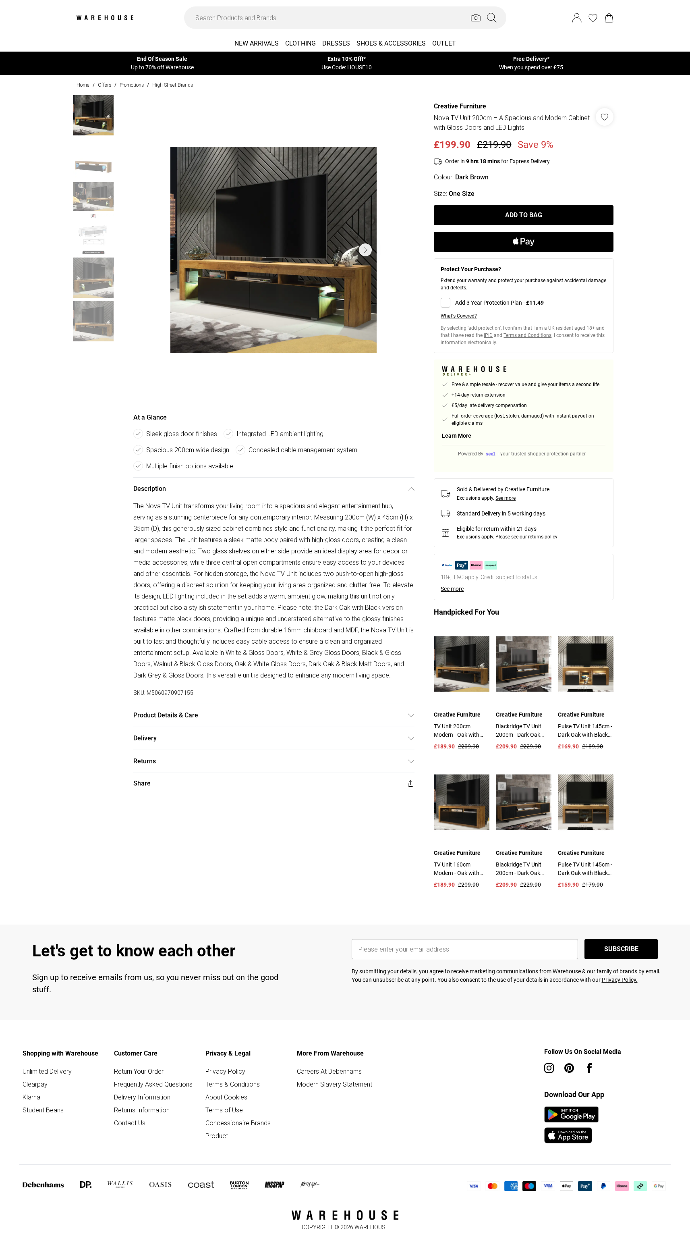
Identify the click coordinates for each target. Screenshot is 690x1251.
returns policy (542, 537)
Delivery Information (142, 1097)
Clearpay (35, 1084)
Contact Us (129, 1123)
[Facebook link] (589, 1068)
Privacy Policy (225, 1071)
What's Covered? (459, 316)
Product (216, 1136)
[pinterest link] (569, 1068)
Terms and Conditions (527, 335)
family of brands (617, 971)
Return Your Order (139, 1071)
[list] (273, 250)
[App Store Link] (571, 1124)
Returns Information (142, 1110)
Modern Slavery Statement (334, 1084)
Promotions (132, 85)
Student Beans (43, 1110)
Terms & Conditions (232, 1084)
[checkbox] (524, 303)
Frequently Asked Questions (153, 1084)
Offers (104, 85)
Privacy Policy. (620, 980)
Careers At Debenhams (329, 1071)
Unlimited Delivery (47, 1071)
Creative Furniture (460, 106)
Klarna (31, 1097)
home (83, 85)
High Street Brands (172, 85)
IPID (488, 335)
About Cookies (226, 1097)
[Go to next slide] (365, 249)
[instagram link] (549, 1068)
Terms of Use (224, 1110)
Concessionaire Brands (238, 1123)
